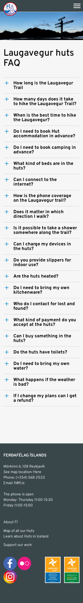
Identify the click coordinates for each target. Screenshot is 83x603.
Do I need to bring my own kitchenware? (41, 290)
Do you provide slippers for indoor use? (42, 262)
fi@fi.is (19, 483)
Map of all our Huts (18, 531)
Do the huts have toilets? (40, 352)
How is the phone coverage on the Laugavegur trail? (42, 198)
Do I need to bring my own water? (41, 366)
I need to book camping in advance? (44, 150)
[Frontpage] (10, 9)
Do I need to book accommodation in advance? (44, 134)
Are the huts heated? (35, 276)
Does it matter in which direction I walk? (38, 214)
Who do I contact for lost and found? (44, 306)
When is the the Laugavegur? (44, 117)
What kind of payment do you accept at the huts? (44, 322)
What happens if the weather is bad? (44, 382)
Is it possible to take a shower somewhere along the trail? (45, 230)
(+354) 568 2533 (30, 477)
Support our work (17, 545)
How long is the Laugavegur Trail (43, 85)
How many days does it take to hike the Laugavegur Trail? (44, 101)
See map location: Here (22, 472)
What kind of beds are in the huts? (43, 166)
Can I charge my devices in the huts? (42, 246)
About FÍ (10, 522)
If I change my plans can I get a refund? (45, 398)
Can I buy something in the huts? (42, 338)
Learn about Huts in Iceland (25, 536)
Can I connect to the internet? (35, 182)
